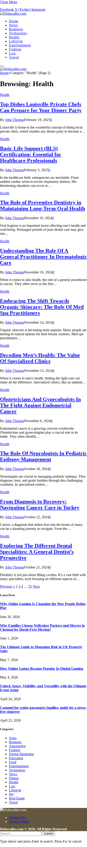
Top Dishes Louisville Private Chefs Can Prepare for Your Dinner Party (41, 107)
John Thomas (14, 120)
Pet (11, 794)
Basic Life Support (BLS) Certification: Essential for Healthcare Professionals (30, 154)
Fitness (14, 778)
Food (12, 762)
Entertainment (20, 45)
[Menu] (2, 66)
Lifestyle (16, 41)
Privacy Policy (19, 821)
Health (14, 37)
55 (30, 586)
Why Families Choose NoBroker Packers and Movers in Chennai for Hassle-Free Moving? (42, 627)
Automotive (17, 746)
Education (16, 758)
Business (16, 29)
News (13, 25)
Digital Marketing (21, 754)
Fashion (15, 49)
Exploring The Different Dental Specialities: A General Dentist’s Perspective (37, 552)
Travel (14, 57)
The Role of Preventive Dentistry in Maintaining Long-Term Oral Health (42, 205)
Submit (48, 833)
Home (13, 21)
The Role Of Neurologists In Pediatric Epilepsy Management (43, 456)
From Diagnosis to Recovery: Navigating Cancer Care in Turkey (39, 504)
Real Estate (17, 798)
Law (12, 53)
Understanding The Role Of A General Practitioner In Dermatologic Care (43, 257)
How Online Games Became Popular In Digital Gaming (41, 668)
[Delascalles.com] (13, 13)
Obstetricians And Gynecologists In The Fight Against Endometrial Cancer (40, 405)
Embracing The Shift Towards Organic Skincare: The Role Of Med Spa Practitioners (42, 307)
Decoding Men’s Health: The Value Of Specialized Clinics (40, 358)
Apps (13, 738)
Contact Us (17, 817)
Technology (18, 33)
